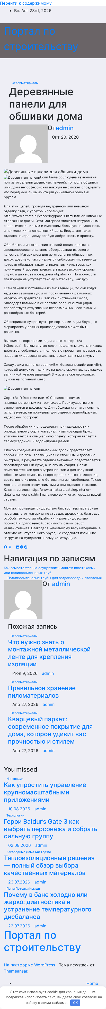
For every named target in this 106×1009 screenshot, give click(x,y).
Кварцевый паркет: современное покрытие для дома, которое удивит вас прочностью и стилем (50, 730)
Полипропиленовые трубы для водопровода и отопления (54, 578)
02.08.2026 (20, 845)
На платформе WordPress (30, 964)
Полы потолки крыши (23, 888)
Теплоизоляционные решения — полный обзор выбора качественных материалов (49, 865)
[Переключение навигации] (51, 66)
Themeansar (15, 971)
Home (92, 983)
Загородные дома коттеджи (28, 852)
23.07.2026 (19, 882)
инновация (14, 779)
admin (65, 128)
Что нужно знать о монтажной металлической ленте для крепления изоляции (49, 653)
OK (75, 1003)
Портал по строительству (42, 941)
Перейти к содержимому (26, 3)
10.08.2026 (19, 808)
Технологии (15, 815)
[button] (87, 66)
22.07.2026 (19, 925)
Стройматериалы (25, 83)
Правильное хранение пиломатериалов (42, 691)
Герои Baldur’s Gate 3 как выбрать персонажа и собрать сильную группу (51, 829)
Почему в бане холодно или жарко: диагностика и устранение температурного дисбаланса (47, 905)
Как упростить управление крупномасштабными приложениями (45, 792)
